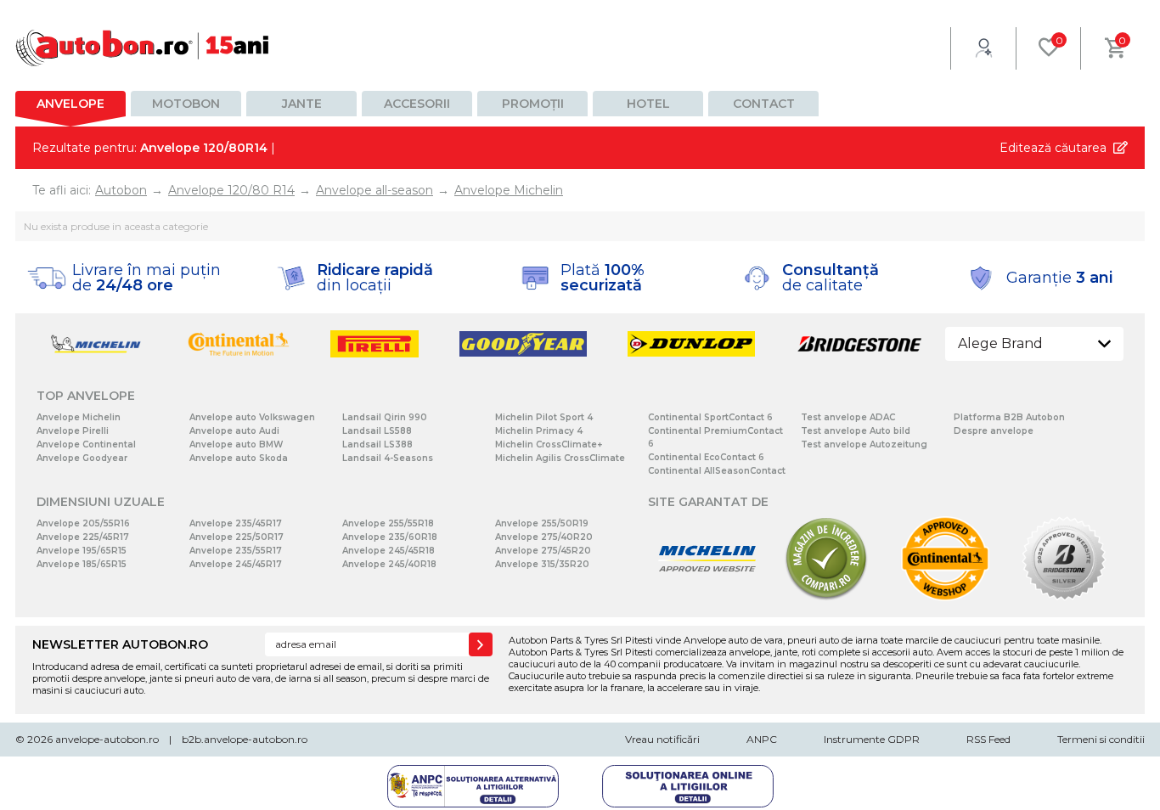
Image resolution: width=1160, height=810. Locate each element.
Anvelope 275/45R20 (543, 550)
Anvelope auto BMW (236, 444)
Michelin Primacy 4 (539, 430)
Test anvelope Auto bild (855, 430)
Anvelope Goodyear (82, 458)
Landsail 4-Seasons (387, 458)
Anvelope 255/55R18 (388, 523)
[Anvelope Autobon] (142, 48)
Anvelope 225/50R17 (236, 537)
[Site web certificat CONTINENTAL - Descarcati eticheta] (945, 597)
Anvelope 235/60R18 (389, 537)
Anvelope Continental (86, 444)
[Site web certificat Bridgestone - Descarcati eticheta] (1064, 597)
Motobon (186, 103)
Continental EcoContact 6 (706, 457)
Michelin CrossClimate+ (548, 444)
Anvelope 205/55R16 (83, 523)
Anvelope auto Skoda (238, 458)
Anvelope (70, 103)
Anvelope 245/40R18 (389, 564)
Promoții (533, 103)
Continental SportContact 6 (710, 417)
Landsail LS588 (377, 430)
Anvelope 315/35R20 (542, 564)
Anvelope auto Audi (234, 430)
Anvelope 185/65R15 (82, 564)
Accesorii (417, 103)
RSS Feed (988, 739)
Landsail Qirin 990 (384, 417)
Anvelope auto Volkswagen (252, 417)
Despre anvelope (993, 430)
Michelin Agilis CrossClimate (560, 458)
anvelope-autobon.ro (107, 739)
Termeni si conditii (1101, 739)
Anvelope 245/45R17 (235, 564)
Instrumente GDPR (872, 739)
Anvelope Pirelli (73, 430)
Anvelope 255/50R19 (541, 523)
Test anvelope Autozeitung (864, 444)
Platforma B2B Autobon (1009, 417)
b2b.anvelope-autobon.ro (244, 739)
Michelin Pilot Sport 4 (544, 417)
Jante (302, 103)
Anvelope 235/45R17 (235, 523)
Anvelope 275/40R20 (544, 537)
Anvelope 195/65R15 (82, 550)
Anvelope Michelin (79, 417)
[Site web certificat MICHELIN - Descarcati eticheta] (707, 597)
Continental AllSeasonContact (717, 470)
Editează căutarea (1053, 147)
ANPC (761, 739)
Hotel (648, 103)
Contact (764, 103)
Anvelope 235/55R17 (235, 550)
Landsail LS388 (377, 444)
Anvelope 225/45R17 (83, 537)
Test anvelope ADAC (848, 417)
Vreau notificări (662, 739)
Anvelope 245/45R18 (388, 550)
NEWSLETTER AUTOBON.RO (120, 644)
